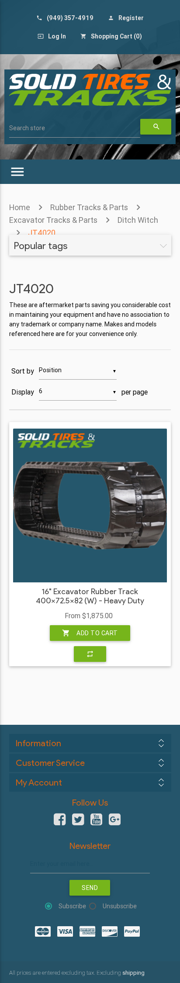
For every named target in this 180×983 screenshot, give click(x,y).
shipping (133, 972)
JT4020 (41, 233)
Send (90, 888)
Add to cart (90, 633)
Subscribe (72, 906)
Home (19, 207)
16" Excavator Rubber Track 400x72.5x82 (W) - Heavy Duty (90, 596)
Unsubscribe (120, 906)
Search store (27, 128)
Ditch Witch (138, 220)
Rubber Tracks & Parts (89, 207)
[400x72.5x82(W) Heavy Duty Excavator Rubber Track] (90, 505)
